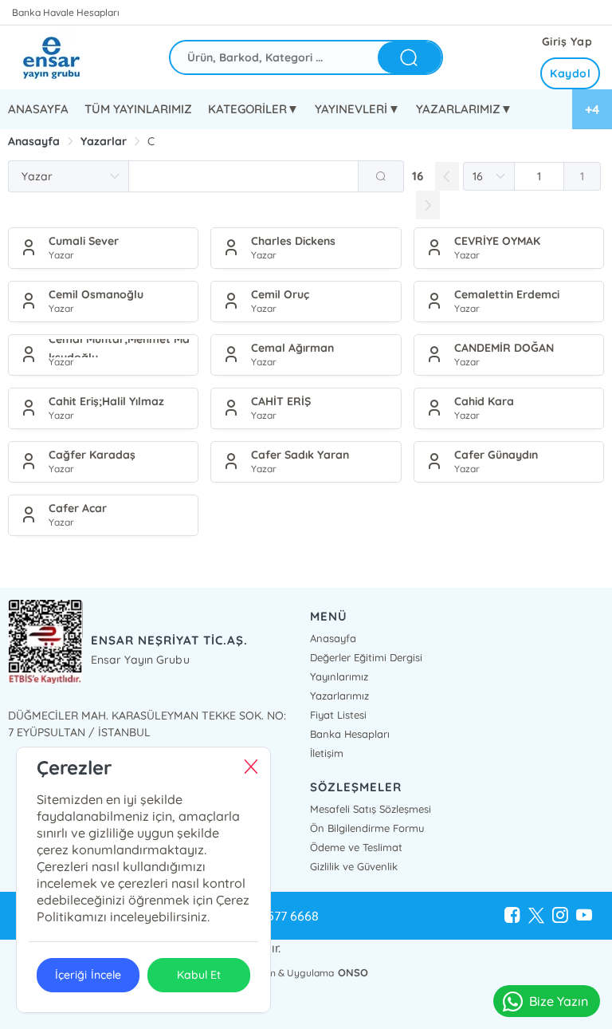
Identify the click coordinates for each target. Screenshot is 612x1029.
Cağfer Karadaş (92, 454)
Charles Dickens (293, 241)
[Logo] (64, 57)
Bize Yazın (558, 1001)
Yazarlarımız (339, 695)
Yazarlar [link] (103, 141)
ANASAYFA (38, 108)
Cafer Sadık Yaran (300, 454)
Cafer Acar (78, 508)
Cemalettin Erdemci (506, 294)
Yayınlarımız (339, 676)
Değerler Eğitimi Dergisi (366, 657)
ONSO (353, 972)
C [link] (151, 141)
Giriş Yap (567, 41)
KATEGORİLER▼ (253, 108)
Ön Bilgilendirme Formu (367, 828)
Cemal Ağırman (292, 348)
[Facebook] (512, 916)
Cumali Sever (84, 241)
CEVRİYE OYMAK (497, 241)
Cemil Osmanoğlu (96, 294)
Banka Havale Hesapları (66, 12)
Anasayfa (333, 638)
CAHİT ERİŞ (281, 401)
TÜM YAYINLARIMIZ (138, 108)
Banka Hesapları (350, 733)
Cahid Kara (484, 401)
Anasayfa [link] (34, 141)
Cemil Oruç (280, 294)
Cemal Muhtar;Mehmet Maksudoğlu (119, 348)
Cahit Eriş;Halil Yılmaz (106, 401)
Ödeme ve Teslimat (356, 847)
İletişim (326, 753)
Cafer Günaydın (496, 454)
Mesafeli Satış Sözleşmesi (370, 808)
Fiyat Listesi (338, 714)
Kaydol (570, 73)
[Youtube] (584, 916)
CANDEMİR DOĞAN (504, 348)
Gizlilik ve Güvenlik (354, 866)
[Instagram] (560, 916)
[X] (536, 916)
